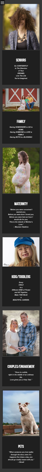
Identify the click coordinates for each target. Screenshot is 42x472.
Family (21, 121)
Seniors (21, 60)
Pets (21, 446)
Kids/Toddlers (21, 277)
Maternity (21, 204)
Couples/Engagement (21, 366)
